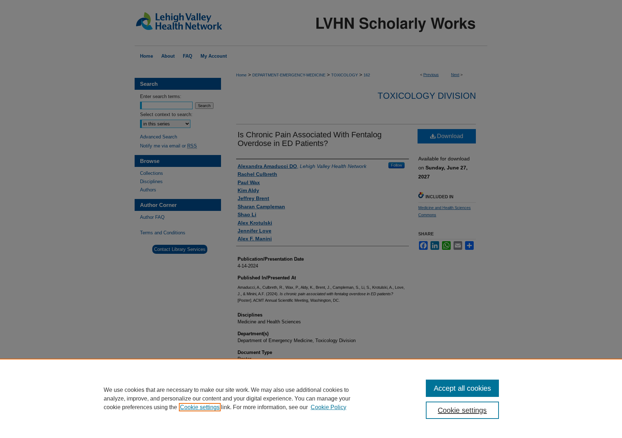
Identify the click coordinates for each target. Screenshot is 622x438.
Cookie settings (200, 407)
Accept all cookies (462, 388)
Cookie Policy (328, 407)
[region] (311, 398)
